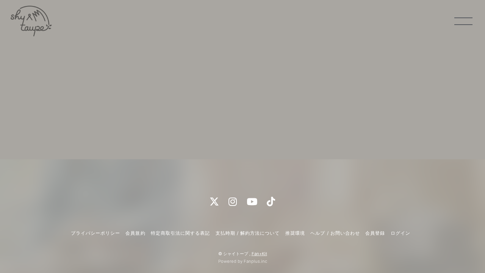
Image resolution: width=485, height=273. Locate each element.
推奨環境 (295, 233)
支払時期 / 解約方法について (248, 233)
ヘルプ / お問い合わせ (335, 233)
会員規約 (135, 233)
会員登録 (375, 233)
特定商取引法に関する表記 (180, 233)
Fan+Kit (259, 253)
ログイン (400, 233)
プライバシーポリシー (95, 233)
